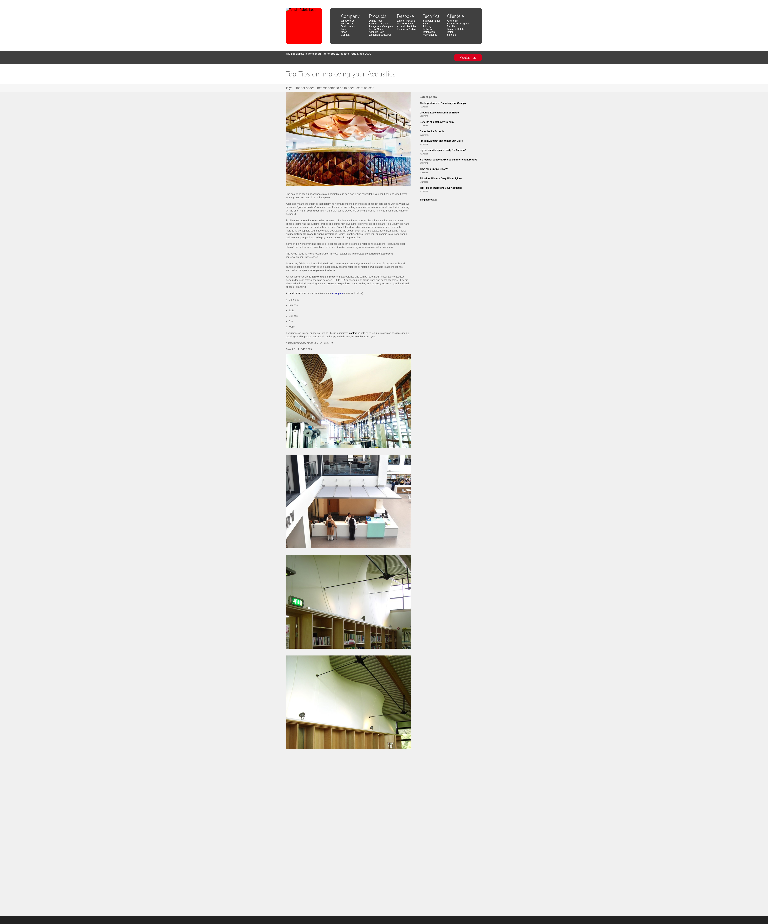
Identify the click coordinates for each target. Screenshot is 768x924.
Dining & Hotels (455, 29)
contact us (354, 333)
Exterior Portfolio (406, 20)
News (344, 32)
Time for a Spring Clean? (434, 169)
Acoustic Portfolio (406, 26)
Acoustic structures (296, 293)
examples (337, 293)
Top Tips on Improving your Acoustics (441, 187)
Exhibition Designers (458, 23)
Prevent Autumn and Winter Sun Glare (441, 140)
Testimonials (348, 26)
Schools (451, 34)
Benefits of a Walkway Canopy (437, 122)
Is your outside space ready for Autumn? (443, 150)
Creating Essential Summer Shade (439, 112)
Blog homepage (428, 199)
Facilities (452, 26)
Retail (450, 32)
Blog (343, 29)
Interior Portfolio (405, 23)
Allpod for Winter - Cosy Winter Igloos (441, 178)
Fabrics (427, 23)
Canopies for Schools (432, 131)
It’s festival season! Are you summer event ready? (448, 159)
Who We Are (347, 23)
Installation (429, 32)
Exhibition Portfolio (407, 29)
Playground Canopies (381, 26)
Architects (452, 20)
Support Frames (431, 20)
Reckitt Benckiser (473, 1)
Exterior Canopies (379, 23)
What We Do (348, 20)
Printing (427, 26)
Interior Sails (376, 29)
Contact (345, 34)
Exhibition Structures (380, 34)
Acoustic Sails (376, 32)
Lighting (427, 29)
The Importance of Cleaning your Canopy (443, 103)
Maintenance (430, 34)
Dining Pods (375, 20)
